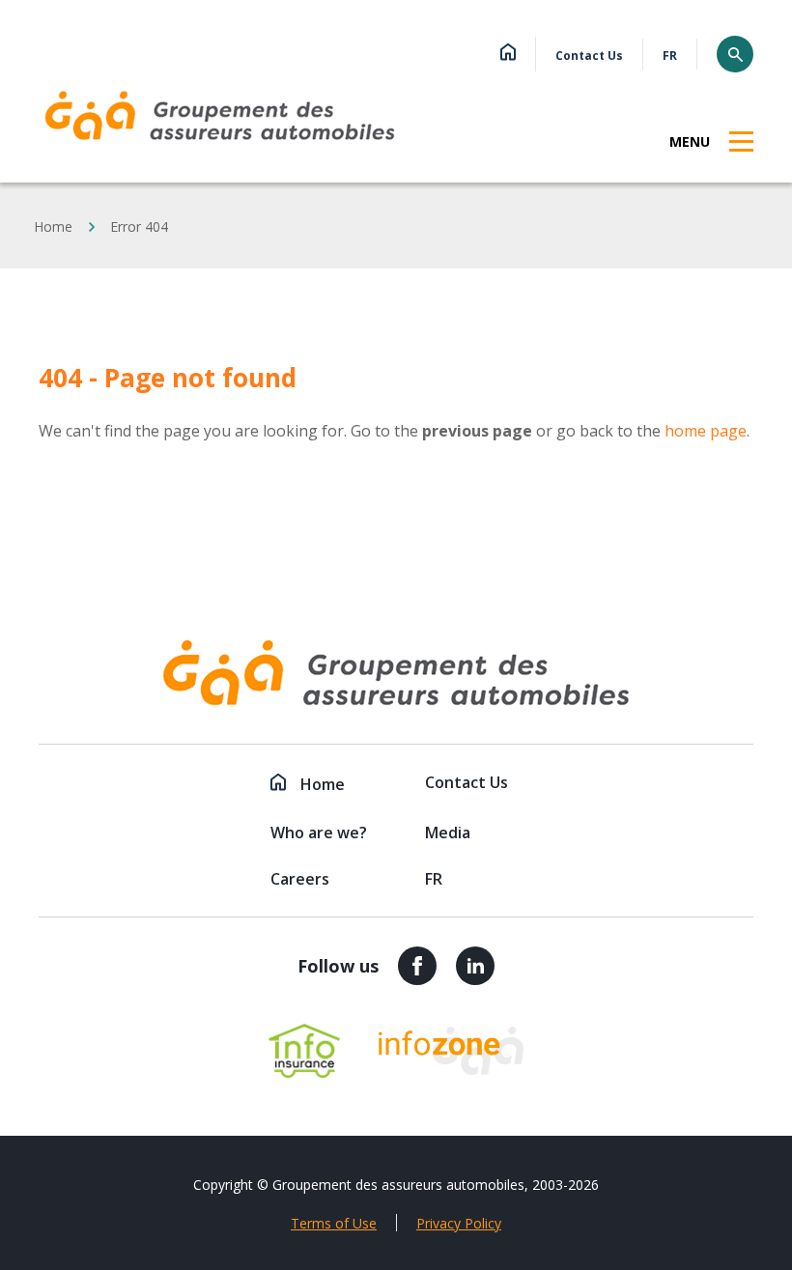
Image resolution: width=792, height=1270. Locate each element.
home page (706, 430)
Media (447, 832)
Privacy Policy (458, 1223)
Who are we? (318, 832)
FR (670, 55)
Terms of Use (334, 1223)
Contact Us (589, 55)
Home (53, 226)
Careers (299, 878)
